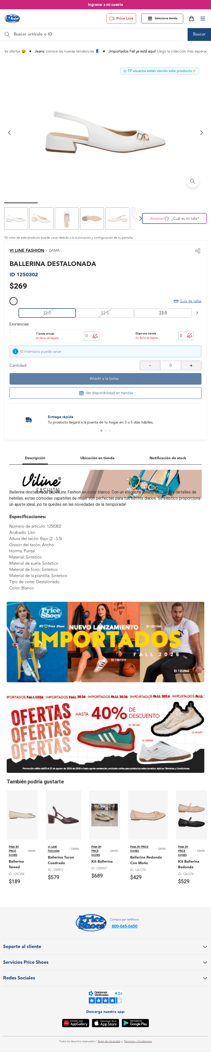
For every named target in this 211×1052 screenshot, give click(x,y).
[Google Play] (135, 1024)
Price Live (124, 18)
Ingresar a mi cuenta (105, 5)
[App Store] (105, 1024)
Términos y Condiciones (138, 1041)
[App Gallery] (75, 1024)
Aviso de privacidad (109, 1041)
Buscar (199, 34)
